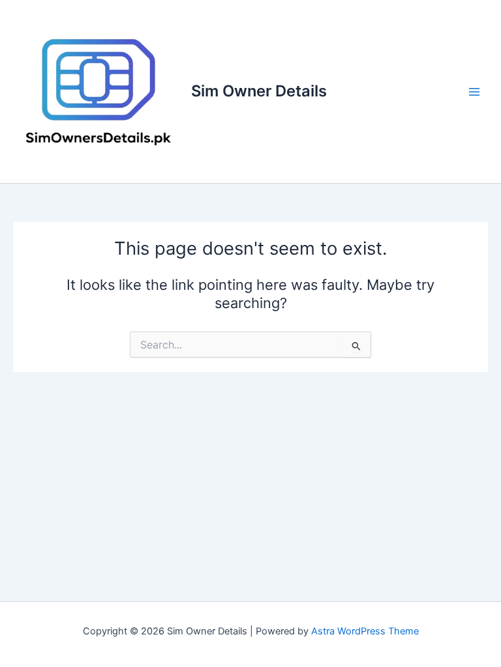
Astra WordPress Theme (365, 631)
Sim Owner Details (259, 90)
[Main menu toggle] (474, 92)
